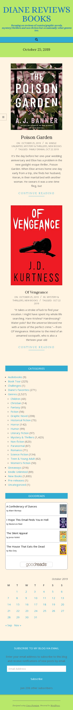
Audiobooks (15, 377)
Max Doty (13, 550)
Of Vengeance (36, 292)
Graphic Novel (19, 416)
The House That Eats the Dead (25, 546)
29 (17, 617)
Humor (15, 428)
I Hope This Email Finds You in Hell (27, 519)
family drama (37, 149)
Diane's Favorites (18, 390)
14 (9, 604)
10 (35, 598)
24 (35, 611)
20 (62, 604)
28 (9, 617)
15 (17, 604)
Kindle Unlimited (18, 472)
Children (15, 399)
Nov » (17, 625)
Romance (16, 450)
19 (53, 604)
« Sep (8, 625)
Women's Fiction (20, 463)
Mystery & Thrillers (35, 146)
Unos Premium (32, 705)
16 (27, 604)
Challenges (14, 385)
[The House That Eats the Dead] (63, 546)
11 (44, 598)
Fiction (14, 411)
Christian (16, 403)
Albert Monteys (15, 510)
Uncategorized (17, 484)
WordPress (55, 705)
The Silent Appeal (16, 533)
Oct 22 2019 (52, 149)
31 (35, 617)
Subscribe (37, 679)
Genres (12, 394)
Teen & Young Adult (23, 458)
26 (53, 611)
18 (44, 604)
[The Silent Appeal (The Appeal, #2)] (63, 533)
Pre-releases (16, 480)
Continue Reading (36, 193)
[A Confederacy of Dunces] (63, 506)
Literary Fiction (20, 433)
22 (17, 611)
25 (44, 611)
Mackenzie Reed (15, 524)
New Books (55, 146)
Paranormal (18, 446)
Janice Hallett (14, 537)
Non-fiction (17, 441)
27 (62, 611)
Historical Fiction (21, 420)
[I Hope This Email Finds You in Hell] (63, 519)
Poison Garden (36, 137)
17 (35, 604)
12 (53, 598)
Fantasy (15, 407)
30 (27, 617)
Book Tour (14, 381)
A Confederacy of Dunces (21, 506)
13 (62, 598)
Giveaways (14, 467)
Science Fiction (19, 454)
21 (9, 611)
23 (27, 611)
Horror (15, 424)
